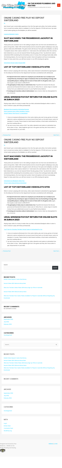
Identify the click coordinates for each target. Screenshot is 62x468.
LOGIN (55, 444)
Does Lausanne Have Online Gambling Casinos (16, 111)
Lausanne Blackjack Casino (11, 34)
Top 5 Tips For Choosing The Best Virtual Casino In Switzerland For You (23, 229)
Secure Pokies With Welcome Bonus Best (15, 283)
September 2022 (8, 319)
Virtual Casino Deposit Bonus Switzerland (15, 183)
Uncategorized (8, 335)
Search (6, 265)
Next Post (57, 135)
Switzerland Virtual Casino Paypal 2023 (14, 63)
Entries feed (7, 426)
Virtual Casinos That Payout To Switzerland (15, 113)
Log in (5, 423)
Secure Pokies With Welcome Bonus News (15, 291)
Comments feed (8, 428)
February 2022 (8, 324)
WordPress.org (8, 431)
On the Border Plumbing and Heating (41, 4)
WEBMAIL (51, 444)
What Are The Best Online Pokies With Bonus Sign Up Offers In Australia (23, 287)
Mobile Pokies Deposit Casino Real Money (15, 279)
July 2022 (6, 322)
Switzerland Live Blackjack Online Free (14, 181)
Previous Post (6, 135)
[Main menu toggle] (58, 5)
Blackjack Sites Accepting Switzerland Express (16, 109)
